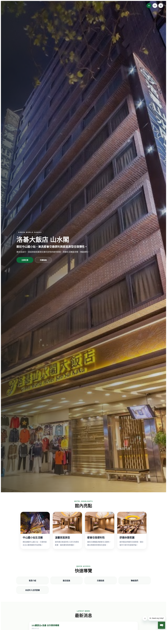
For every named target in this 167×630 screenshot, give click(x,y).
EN (155, 5)
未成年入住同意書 (32, 590)
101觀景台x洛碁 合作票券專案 (45, 625)
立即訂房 (24, 260)
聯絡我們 (134, 581)
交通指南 (43, 260)
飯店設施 (66, 581)
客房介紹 (32, 581)
